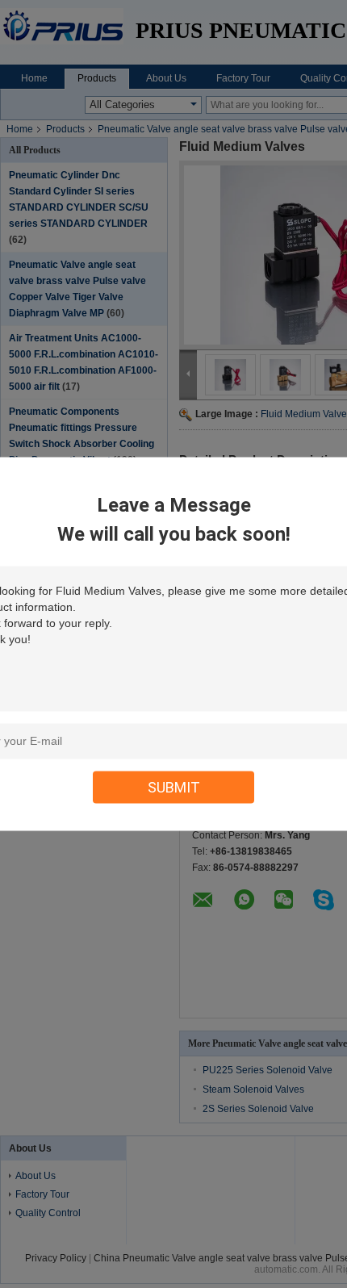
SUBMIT (174, 787)
